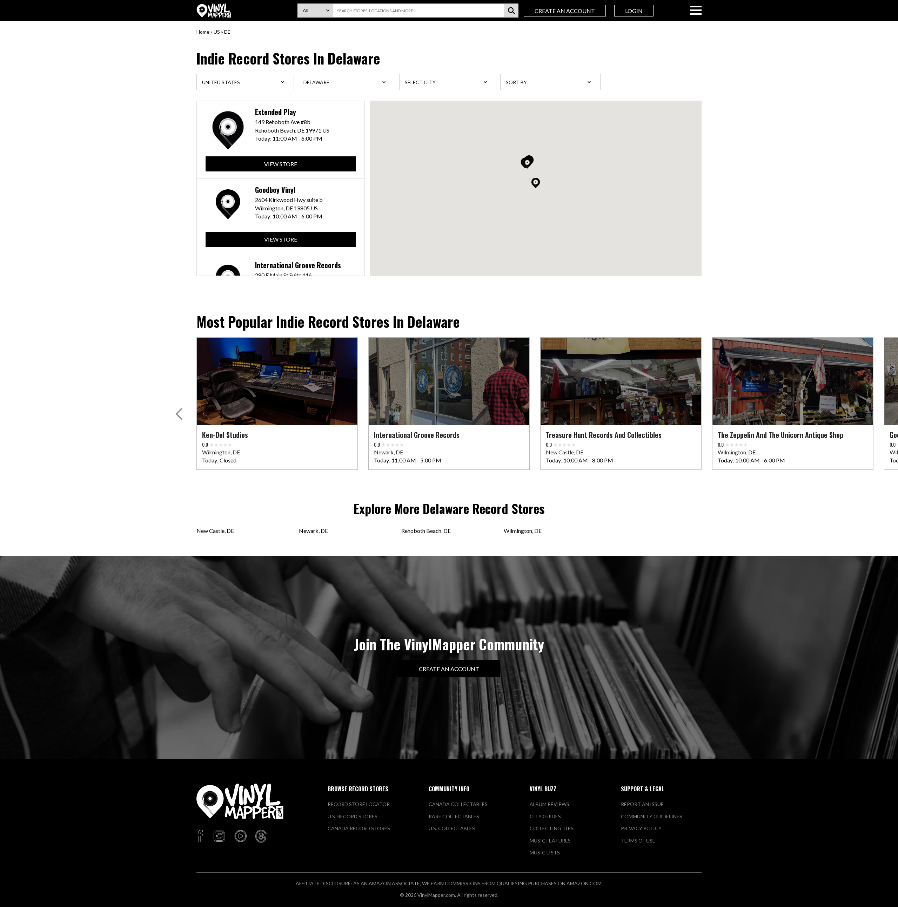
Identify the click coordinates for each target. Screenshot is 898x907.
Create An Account (565, 10)
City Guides (545, 816)
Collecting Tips (552, 828)
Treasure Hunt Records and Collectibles (604, 435)
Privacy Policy (641, 828)
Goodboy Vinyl (275, 190)
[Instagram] (219, 837)
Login (634, 10)
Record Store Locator (359, 804)
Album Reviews (549, 804)
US (217, 32)
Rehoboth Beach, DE (426, 530)
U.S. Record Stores (352, 816)
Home (202, 32)
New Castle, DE (215, 530)
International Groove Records (298, 265)
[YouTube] (240, 837)
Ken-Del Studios (225, 435)
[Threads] (261, 837)
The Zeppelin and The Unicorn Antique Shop (780, 435)
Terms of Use (638, 841)
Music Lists (545, 852)
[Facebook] (200, 837)
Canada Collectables (458, 804)
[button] (535, 183)
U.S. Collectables (452, 828)
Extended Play (275, 112)
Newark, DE (313, 530)
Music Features (550, 841)
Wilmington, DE (523, 530)
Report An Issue (642, 804)
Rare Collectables (454, 816)
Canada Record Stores (359, 828)
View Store (280, 164)
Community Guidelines (651, 816)
